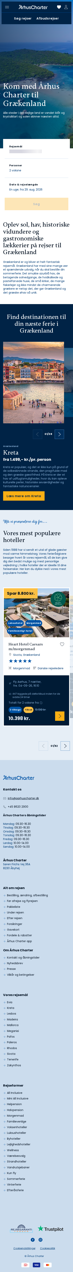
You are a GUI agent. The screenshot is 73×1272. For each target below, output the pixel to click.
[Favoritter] (59, 7)
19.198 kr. (40, 710)
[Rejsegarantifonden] (21, 1228)
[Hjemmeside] (33, 7)
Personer (15, 165)
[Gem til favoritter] (62, 644)
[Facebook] (32, 1239)
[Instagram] (40, 1239)
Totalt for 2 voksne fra (24, 703)
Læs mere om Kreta (24, 496)
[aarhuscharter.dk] (18, 778)
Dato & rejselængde (23, 184)
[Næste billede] (59, 434)
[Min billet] (66, 7)
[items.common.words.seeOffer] (59, 716)
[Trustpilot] (50, 1228)
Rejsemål (15, 146)
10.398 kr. (19, 718)
